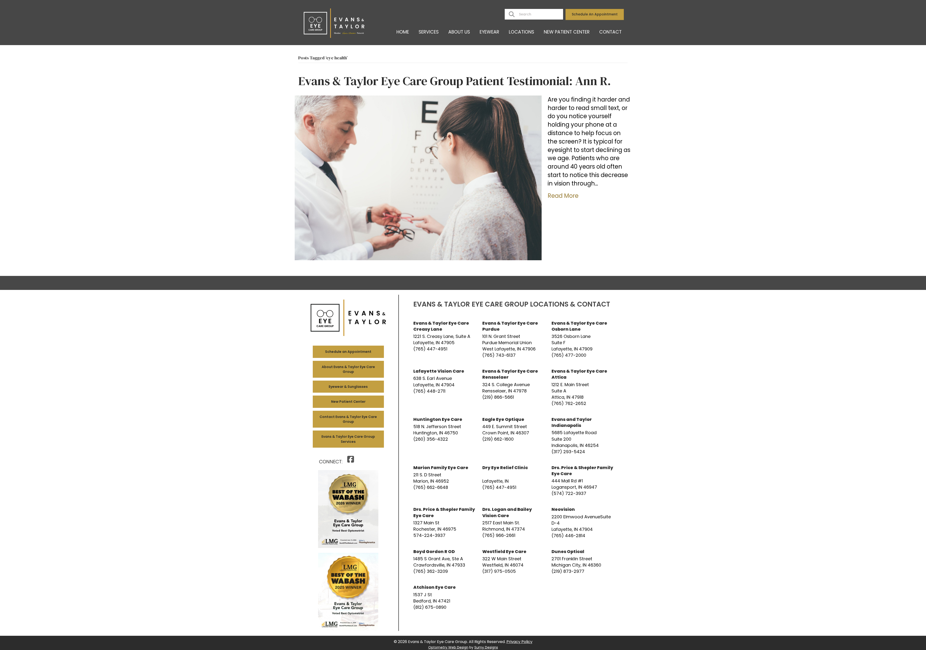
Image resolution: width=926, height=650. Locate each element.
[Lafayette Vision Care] (444, 387)
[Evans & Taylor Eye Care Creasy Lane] (444, 339)
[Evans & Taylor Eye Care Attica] (582, 387)
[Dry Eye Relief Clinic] (513, 480)
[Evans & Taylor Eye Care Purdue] (513, 339)
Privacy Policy (519, 641)
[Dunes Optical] (582, 561)
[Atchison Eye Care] (444, 597)
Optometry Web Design (448, 647)
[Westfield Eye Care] (513, 561)
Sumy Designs (486, 647)
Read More (563, 196)
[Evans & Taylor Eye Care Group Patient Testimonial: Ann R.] (418, 177)
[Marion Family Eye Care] (444, 480)
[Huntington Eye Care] (444, 435)
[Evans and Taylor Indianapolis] (582, 435)
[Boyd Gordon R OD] (444, 561)
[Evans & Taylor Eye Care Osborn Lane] (582, 339)
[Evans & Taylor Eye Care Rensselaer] (513, 387)
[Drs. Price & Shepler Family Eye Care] (582, 480)
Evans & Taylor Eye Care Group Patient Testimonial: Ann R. (454, 81)
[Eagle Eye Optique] (513, 435)
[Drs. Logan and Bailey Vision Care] (513, 522)
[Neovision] (582, 522)
